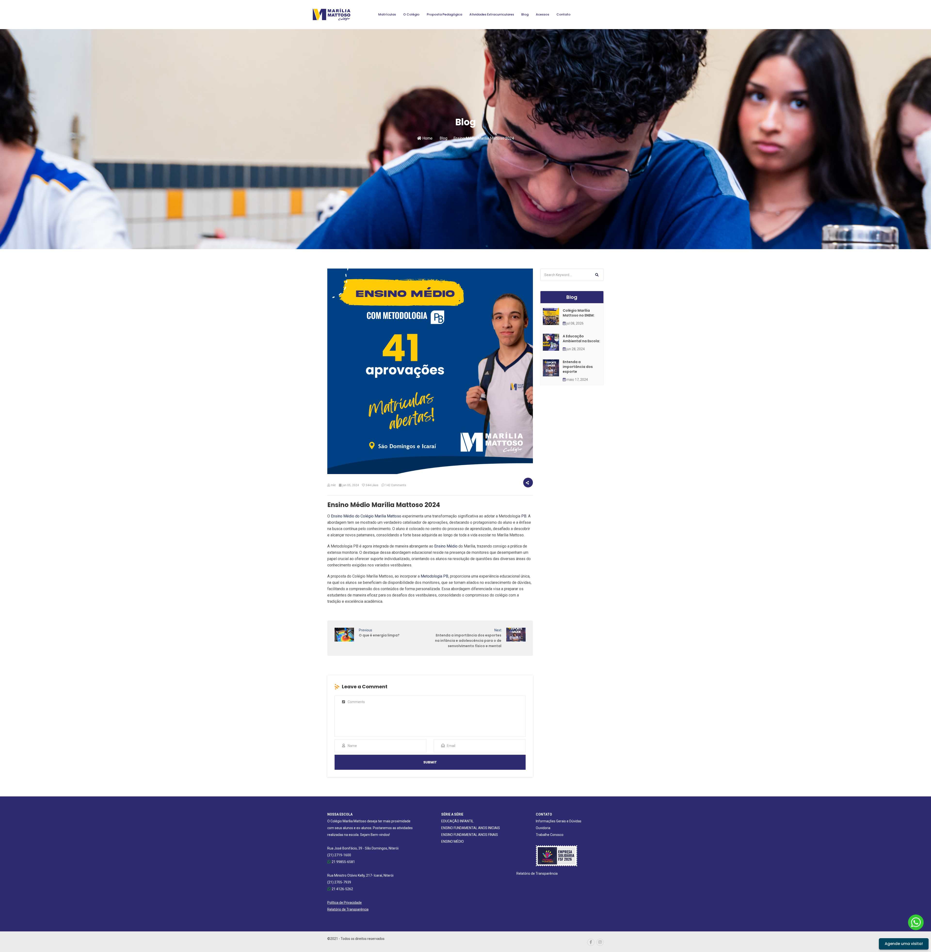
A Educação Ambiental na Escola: (581, 338)
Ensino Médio (445, 546)
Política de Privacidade (344, 902)
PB (523, 516)
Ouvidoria (543, 828)
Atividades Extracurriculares (491, 14)
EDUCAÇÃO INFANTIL (457, 821)
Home (427, 138)
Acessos (542, 14)
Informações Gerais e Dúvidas (558, 821)
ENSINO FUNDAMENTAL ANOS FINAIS (469, 835)
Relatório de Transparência (348, 909)
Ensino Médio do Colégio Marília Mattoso (366, 516)
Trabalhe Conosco (549, 835)
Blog (525, 14)
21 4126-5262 (342, 889)
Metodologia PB (434, 576)
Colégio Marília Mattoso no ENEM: (578, 313)
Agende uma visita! (904, 943)
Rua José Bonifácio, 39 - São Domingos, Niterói (363, 848)
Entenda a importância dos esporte (578, 366)
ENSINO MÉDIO (452, 841)
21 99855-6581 (343, 862)
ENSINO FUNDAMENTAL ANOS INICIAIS (470, 828)
